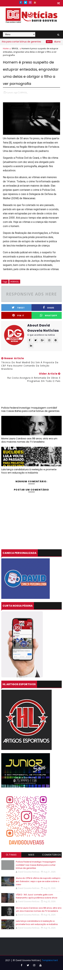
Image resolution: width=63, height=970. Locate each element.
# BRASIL (14, 281)
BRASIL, (24, 92)
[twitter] (25, 2)
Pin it (20, 315)
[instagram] (30, 2)
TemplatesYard (50, 960)
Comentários (51, 854)
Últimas (11, 854)
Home (6, 48)
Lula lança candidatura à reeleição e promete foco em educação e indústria (29, 471)
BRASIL (15, 48)
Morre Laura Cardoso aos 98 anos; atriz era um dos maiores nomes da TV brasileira (29, 440)
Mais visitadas (31, 855)
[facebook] (20, 2)
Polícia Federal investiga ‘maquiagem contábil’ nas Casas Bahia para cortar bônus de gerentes (30, 409)
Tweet (21, 307)
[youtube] (35, 2)
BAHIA (41, 41)
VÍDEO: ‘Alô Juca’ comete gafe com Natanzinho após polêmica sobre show (36, 896)
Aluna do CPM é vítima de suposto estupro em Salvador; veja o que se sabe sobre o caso (38, 881)
